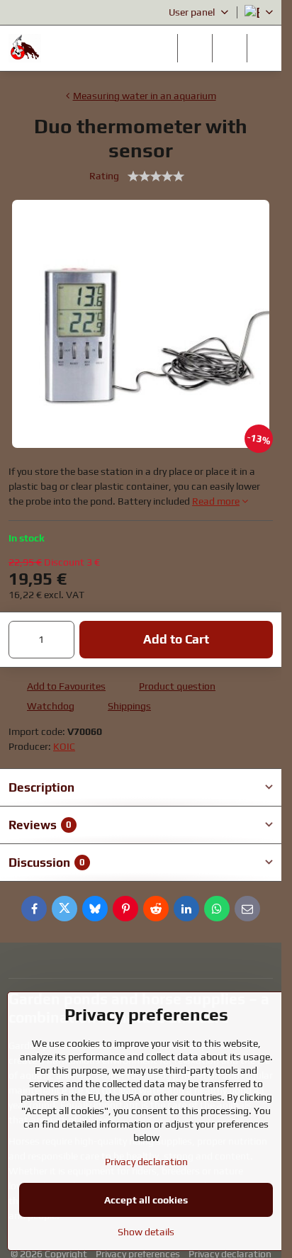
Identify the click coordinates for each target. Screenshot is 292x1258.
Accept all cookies (146, 1200)
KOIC (64, 746)
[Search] (195, 48)
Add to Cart (176, 639)
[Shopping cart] (230, 48)
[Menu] (264, 48)
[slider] (156, 176)
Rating (104, 175)
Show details (146, 1231)
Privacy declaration (146, 1161)
